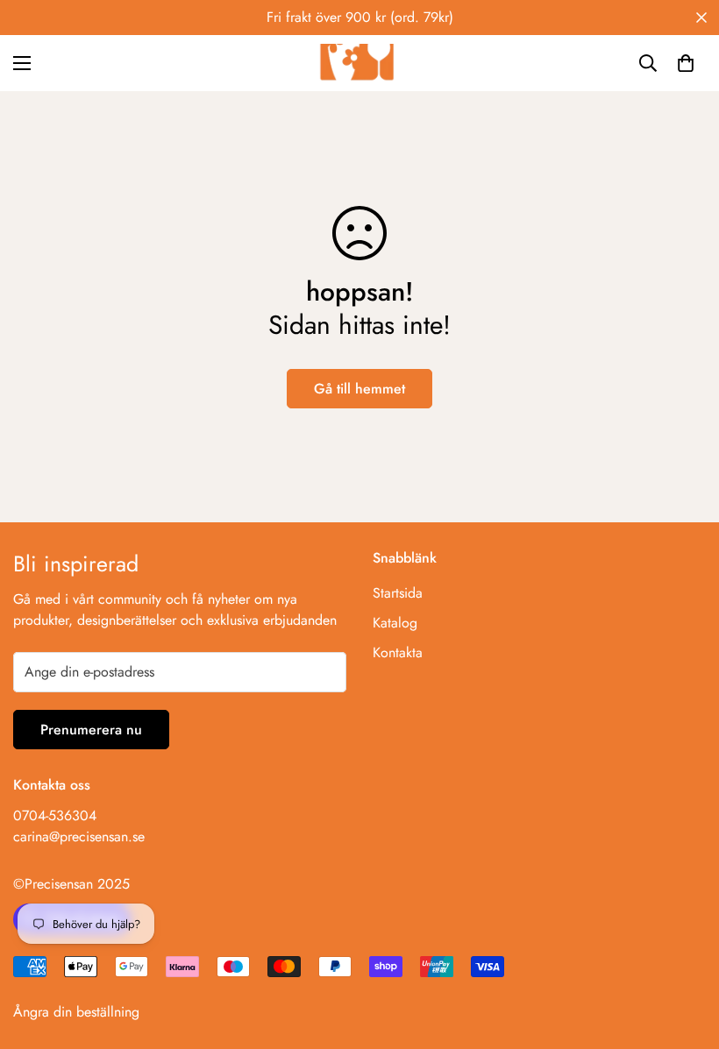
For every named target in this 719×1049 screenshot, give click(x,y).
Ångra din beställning (76, 1012)
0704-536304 (54, 815)
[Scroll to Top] (685, 953)
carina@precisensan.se (79, 836)
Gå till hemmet (359, 389)
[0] (686, 63)
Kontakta (398, 652)
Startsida (398, 593)
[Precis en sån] (359, 63)
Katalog (395, 623)
